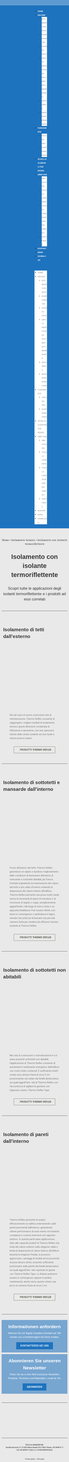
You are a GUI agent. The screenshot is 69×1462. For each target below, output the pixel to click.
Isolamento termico (23, 540)
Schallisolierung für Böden (42, 165)
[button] (40, 266)
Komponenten (44, 38)
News (40, 515)
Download (42, 258)
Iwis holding (44, 182)
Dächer (41, 15)
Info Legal (40, 1459)
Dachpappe (44, 105)
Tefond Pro (44, 139)
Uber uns (42, 175)
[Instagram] (32, 1429)
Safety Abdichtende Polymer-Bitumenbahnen (44, 77)
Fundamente (42, 130)
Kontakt (42, 511)
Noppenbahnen (44, 151)
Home (40, 273)
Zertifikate (44, 241)
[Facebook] (27, 1429)
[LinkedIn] (37, 1429)
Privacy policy (30, 1459)
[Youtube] (41, 1429)
